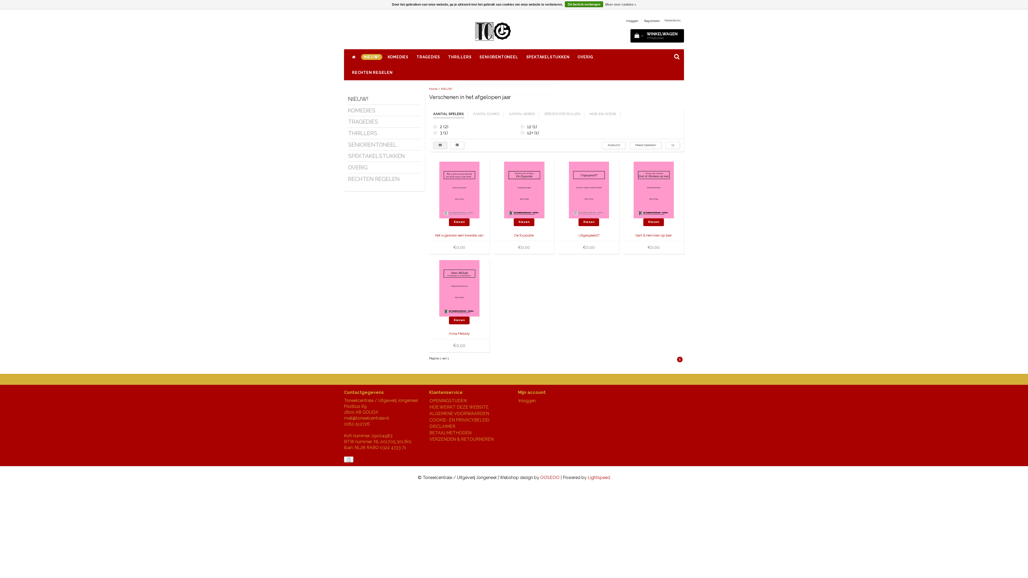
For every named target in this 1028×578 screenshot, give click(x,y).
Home (433, 89)
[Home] (353, 57)
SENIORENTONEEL (498, 57)
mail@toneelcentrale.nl (366, 418)
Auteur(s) (614, 145)
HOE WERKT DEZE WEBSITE (459, 407)
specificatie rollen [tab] (562, 114)
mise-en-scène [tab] (602, 114)
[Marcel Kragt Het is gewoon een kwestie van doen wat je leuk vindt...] (459, 189)
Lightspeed (599, 477)
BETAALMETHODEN (450, 432)
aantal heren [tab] (522, 114)
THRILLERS (459, 57)
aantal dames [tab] (486, 114)
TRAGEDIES (428, 57)
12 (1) (522, 127)
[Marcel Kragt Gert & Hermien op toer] (653, 189)
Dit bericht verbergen (584, 4)
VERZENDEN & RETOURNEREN (461, 439)
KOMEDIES (398, 57)
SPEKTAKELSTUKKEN (548, 57)
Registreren (652, 21)
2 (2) (435, 127)
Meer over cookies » (620, 4)
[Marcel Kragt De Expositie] (524, 189)
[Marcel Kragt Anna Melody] (459, 288)
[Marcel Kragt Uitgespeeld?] (589, 189)
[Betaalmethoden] (349, 459)
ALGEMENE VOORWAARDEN (459, 413)
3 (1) (435, 133)
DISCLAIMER (442, 426)
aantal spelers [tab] (448, 114)
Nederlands (672, 20)
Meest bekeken (645, 145)
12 (672, 145)
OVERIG (585, 57)
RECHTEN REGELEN (372, 72)
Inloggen (632, 21)
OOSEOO (550, 477)
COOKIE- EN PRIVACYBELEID (459, 420)
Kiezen (459, 222)
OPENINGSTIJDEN (448, 400)
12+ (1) (522, 133)
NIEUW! (372, 57)
